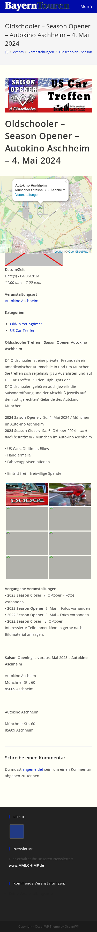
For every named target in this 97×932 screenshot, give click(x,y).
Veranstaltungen (27, 194)
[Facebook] (17, 831)
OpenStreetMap (78, 251)
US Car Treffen (22, 330)
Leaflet (59, 251)
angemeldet (33, 769)
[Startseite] (6, 52)
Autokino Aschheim (21, 300)
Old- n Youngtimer (26, 324)
